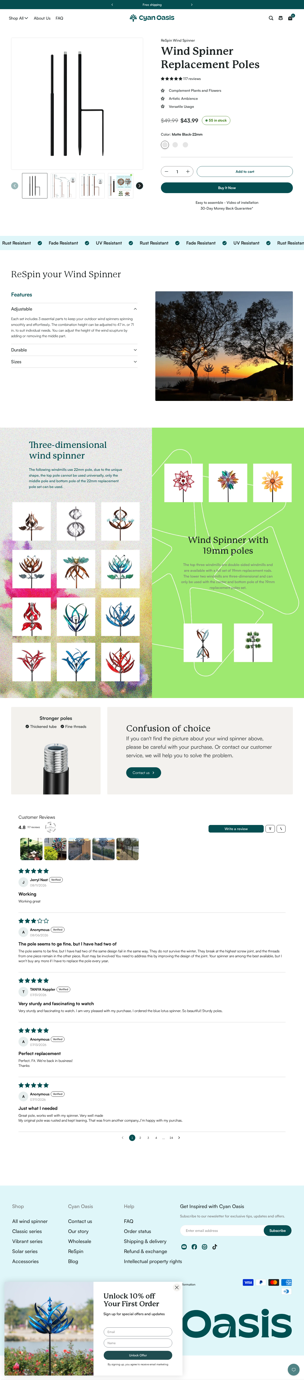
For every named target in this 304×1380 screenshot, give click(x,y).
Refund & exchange (145, 1251)
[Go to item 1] (31, 849)
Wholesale (79, 1241)
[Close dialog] (177, 1287)
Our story (78, 1231)
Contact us (80, 1221)
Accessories (25, 1261)
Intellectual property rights (153, 1261)
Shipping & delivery (145, 1241)
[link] (76, 563)
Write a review (236, 829)
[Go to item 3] (79, 849)
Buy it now (227, 188)
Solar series (25, 1251)
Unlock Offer (138, 1355)
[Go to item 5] (127, 849)
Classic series (27, 1231)
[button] (172, 78)
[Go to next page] (180, 1138)
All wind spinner (30, 1221)
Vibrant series (27, 1241)
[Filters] (270, 829)
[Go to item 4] (103, 849)
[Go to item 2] (55, 849)
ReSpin (75, 1251)
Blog (73, 1261)
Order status (137, 1231)
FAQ (128, 1221)
